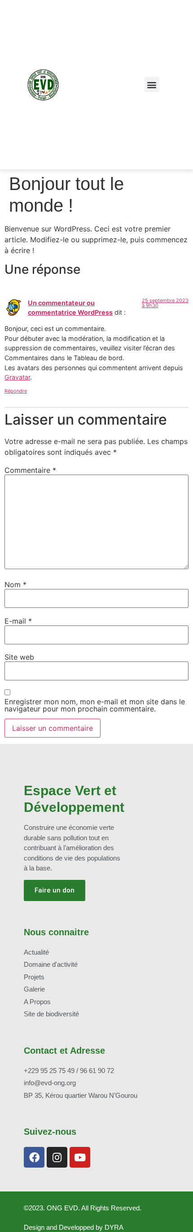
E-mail (18, 621)
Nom (15, 584)
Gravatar (17, 377)
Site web (19, 657)
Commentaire (30, 470)
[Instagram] (57, 1157)
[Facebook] (34, 1157)
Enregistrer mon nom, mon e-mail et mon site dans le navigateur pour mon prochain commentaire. (94, 705)
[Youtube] (80, 1157)
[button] (152, 84)
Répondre (15, 391)
